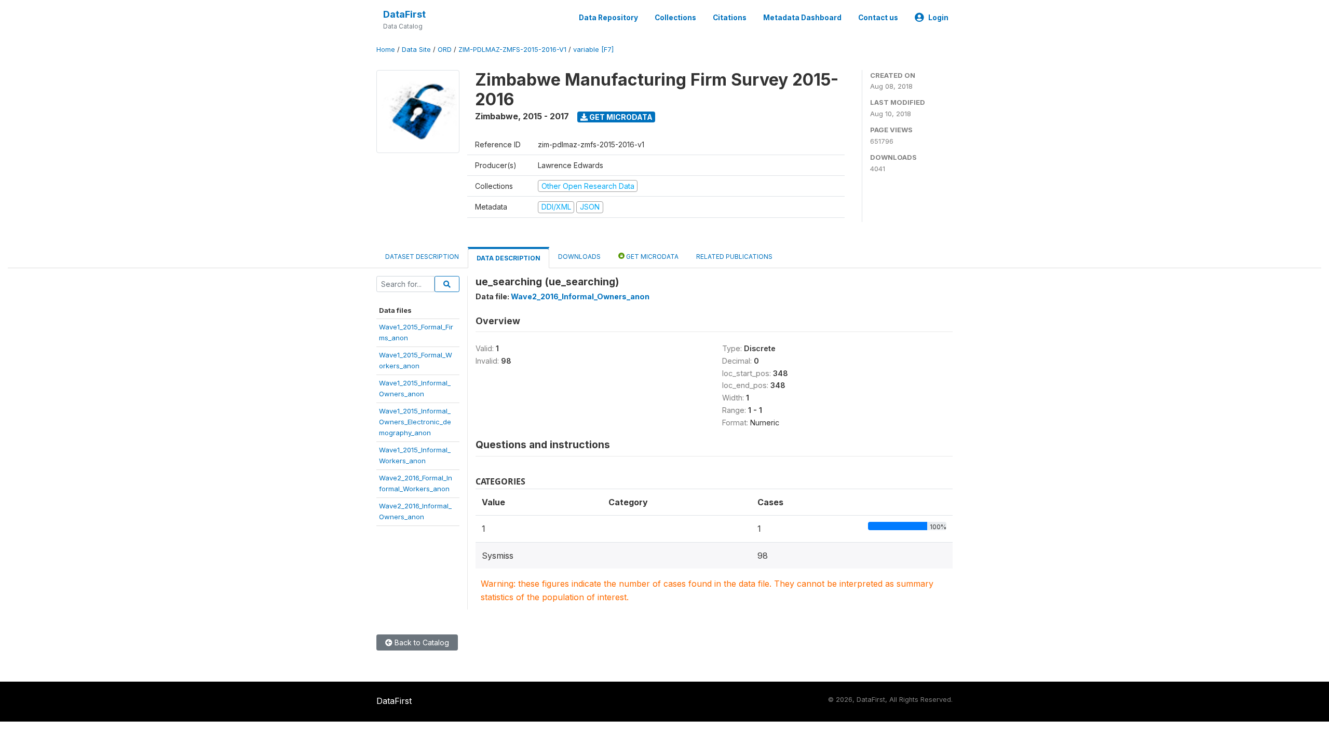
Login (938, 17)
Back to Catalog (420, 642)
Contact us (878, 17)
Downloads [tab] (579, 256)
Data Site (416, 49)
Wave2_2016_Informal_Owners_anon (580, 296)
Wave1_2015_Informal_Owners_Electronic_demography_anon (415, 422)
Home (385, 49)
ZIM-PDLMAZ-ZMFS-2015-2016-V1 (512, 49)
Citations (730, 17)
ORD (445, 49)
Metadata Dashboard (802, 17)
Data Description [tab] (508, 258)
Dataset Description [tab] (422, 256)
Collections (675, 17)
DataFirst (404, 14)
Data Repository (608, 17)
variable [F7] (593, 49)
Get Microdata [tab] (652, 256)
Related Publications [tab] (734, 256)
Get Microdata (620, 117)
